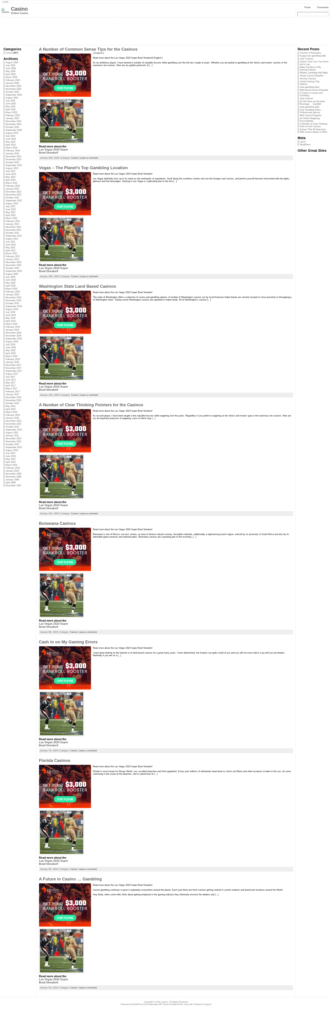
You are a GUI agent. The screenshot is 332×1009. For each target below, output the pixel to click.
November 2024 (13, 124)
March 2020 (11, 288)
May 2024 (10, 141)
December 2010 (13, 438)
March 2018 (11, 356)
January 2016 (12, 418)
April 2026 (11, 74)
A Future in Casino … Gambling (70, 879)
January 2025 (12, 118)
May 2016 (10, 406)
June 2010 (11, 456)
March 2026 (11, 77)
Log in (303, 141)
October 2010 (12, 444)
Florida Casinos (54, 760)
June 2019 (11, 315)
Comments (323, 7)
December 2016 (13, 397)
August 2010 (12, 450)
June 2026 (11, 68)
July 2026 (10, 65)
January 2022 (12, 224)
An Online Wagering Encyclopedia (310, 119)
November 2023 (13, 159)
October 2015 (12, 426)
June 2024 (11, 139)
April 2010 (11, 462)
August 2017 (12, 374)
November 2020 (13, 265)
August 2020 (12, 274)
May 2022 (10, 212)
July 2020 (10, 277)
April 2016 (11, 409)
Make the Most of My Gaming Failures (310, 68)
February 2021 (13, 256)
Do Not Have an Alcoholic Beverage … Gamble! (312, 102)
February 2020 (13, 291)
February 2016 (13, 415)
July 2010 (10, 453)
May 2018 (10, 350)
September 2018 (14, 338)
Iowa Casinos (306, 98)
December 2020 (13, 262)
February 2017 (13, 391)
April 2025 (11, 109)
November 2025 (13, 89)
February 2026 (13, 80)
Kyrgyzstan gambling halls (313, 55)
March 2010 (11, 465)
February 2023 (13, 186)
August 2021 (12, 238)
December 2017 (13, 365)
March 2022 (11, 218)
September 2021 (14, 235)
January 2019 (12, 329)
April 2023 (11, 180)
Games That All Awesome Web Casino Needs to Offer (313, 130)
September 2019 (14, 306)
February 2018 (13, 359)
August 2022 (12, 203)
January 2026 (12, 83)
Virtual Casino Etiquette (311, 75)
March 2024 (11, 147)
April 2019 (11, 321)
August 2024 (12, 133)
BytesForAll (177, 1004)
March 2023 (11, 183)
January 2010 (12, 471)
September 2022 (14, 200)
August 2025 (12, 97)
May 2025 (10, 106)
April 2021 (11, 250)
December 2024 (13, 121)
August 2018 (12, 341)
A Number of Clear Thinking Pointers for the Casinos (91, 405)
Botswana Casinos (57, 523)
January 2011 (12, 435)
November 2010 (13, 441)
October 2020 (12, 268)
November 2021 (13, 230)
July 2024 (10, 136)
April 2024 (11, 144)
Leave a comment (89, 158)
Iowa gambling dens (310, 87)
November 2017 (13, 368)
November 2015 (13, 424)
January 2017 (12, 394)
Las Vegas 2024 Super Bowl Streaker (53, 151)
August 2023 (12, 168)
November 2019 (13, 300)
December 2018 (13, 332)
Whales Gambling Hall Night (314, 72)
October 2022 (12, 197)
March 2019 (11, 324)
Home (5, 2)
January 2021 (12, 259)
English (98, 53)
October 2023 (12, 162)
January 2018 (12, 362)
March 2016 (11, 412)
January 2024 (12, 153)
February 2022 (13, 221)
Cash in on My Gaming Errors (68, 642)
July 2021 (10, 241)
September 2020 (14, 271)
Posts (308, 7)
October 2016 (12, 403)
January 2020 (12, 294)
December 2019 (13, 297)
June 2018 (11, 347)
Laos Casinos (306, 58)
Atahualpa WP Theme (159, 1004)
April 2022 (11, 215)
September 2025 (14, 94)
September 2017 (14, 371)
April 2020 (11, 285)
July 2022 (10, 206)
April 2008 (11, 482)
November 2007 (13, 485)
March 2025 (11, 112)
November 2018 (13, 335)
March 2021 (11, 253)
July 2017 (10, 377)
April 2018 (11, 353)
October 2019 (12, 303)
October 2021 (12, 233)
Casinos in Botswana (310, 52)
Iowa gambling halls (309, 107)
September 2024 (14, 130)
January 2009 (12, 479)
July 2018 (10, 344)
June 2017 (11, 379)
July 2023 (10, 171)
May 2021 (10, 247)
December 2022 (13, 191)
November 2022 (13, 194)
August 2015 (12, 432)
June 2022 (11, 209)
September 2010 (14, 447)
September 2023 (14, 165)
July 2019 (10, 312)
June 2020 (11, 280)
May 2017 (10, 382)
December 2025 (13, 86)
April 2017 (11, 385)
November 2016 (13, 400)
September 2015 (14, 429)
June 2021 (11, 244)
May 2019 (10, 318)
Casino (19, 9)
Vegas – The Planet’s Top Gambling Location (83, 168)
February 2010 (13, 468)
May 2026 (10, 71)
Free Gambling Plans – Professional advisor (311, 111)
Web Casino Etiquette (310, 115)
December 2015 (13, 421)
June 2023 (11, 174)
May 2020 (10, 282)
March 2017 (11, 388)
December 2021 (13, 227)
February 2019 (13, 327)
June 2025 (11, 103)
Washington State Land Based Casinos (77, 286)
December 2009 (13, 473)
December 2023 (13, 156)
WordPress (305, 144)
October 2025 (12, 92)
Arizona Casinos (308, 78)
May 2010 (10, 459)
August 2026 (12, 62)
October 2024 (12, 127)
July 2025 (10, 100)
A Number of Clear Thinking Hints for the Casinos (313, 125)
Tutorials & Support (202, 1004)
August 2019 (12, 309)
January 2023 (12, 188)
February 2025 (13, 115)
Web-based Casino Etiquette (314, 90)
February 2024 (13, 150)
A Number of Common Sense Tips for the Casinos (88, 49)
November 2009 (13, 476)
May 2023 (10, 177)
